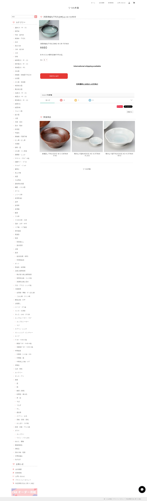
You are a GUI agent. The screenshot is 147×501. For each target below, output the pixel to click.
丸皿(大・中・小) (21, 93)
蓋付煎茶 (20, 245)
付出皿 (17, 71)
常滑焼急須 (20, 260)
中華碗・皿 (20, 358)
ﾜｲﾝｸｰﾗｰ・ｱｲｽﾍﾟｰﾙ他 (22, 158)
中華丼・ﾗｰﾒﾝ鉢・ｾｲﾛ (24, 354)
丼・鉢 (19, 398)
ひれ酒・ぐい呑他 (21, 151)
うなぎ (19, 405)
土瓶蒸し (18, 303)
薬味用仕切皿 (19, 184)
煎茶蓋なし (20, 242)
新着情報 (111, 3)
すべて (48, 100)
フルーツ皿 (18, 111)
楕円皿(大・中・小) (21, 64)
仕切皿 (17, 78)
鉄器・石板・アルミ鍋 (22, 427)
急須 (16, 252)
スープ (17, 336)
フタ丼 (17, 216)
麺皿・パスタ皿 (20, 187)
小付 (16, 53)
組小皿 (17, 115)
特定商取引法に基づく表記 (24, 483)
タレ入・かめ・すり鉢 (22, 314)
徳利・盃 (18, 147)
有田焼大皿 (18, 85)
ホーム (93, 3)
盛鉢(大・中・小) (21, 27)
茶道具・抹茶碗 (20, 267)
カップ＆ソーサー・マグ (23, 318)
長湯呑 (17, 234)
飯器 (16, 213)
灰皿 (16, 176)
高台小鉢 (18, 46)
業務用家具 (18, 445)
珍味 (16, 56)
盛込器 (19, 412)
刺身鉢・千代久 (20, 38)
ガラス (17, 430)
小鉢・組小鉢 (19, 49)
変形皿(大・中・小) (21, 100)
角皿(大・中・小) (21, 96)
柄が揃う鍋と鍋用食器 (24, 274)
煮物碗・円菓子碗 (21, 136)
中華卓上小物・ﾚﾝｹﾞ (23, 361)
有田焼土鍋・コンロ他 (24, 278)
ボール (17, 191)
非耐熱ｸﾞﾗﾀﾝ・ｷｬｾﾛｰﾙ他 (25, 347)
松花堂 (17, 129)
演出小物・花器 (20, 452)
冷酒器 (17, 144)
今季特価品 (18, 456)
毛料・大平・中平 (21, 224)
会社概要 (101, 3)
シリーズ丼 (18, 194)
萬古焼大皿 (18, 89)
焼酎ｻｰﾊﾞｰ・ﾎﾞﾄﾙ (21, 162)
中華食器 (18, 351)
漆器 (16, 380)
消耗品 (17, 449)
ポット (17, 263)
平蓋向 (17, 133)
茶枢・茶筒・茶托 (23, 419)
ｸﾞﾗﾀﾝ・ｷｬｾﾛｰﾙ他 (21, 340)
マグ (18, 325)
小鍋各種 (18, 289)
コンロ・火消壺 (20, 311)
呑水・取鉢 (18, 125)
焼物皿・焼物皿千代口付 (23, 75)
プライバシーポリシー (23, 480)
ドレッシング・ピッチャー (24, 332)
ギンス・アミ (19, 376)
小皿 (16, 118)
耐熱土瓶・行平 (20, 300)
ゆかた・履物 (19, 441)
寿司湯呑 (18, 231)
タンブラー (20, 434)
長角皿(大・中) (20, 67)
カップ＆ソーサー (23, 322)
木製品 (17, 365)
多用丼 (17, 205)
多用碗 (17, 209)
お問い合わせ (121, 3)
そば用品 (18, 180)
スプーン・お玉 (22, 416)
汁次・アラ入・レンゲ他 (23, 285)
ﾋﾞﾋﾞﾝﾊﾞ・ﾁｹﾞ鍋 (20, 307)
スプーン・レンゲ (21, 329)
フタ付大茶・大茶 (21, 220)
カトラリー (18, 372)
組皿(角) (18, 107)
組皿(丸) (18, 104)
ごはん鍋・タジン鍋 (23, 296)
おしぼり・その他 (23, 423)
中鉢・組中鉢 (19, 35)
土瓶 (16, 249)
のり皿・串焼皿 (20, 82)
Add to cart (53, 76)
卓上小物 (18, 173)
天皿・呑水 (18, 122)
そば (18, 401)
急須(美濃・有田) (22, 256)
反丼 (16, 202)
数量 (41, 60)
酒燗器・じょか (20, 155)
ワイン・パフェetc (23, 438)
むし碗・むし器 (20, 140)
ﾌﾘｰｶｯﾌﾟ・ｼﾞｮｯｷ (20, 165)
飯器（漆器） (21, 391)
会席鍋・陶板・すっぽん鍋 (26, 292)
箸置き (17, 169)
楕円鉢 (17, 31)
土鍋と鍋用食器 (20, 271)
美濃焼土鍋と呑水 (23, 282)
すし (18, 409)
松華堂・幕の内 (22, 394)
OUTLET (18, 459)
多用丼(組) (18, 198)
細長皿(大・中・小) (21, 60)
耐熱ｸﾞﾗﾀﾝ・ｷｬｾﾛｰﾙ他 (24, 343)
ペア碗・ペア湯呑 (21, 227)
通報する (129, 112)
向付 (16, 42)
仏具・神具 (18, 369)
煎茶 (16, 238)
